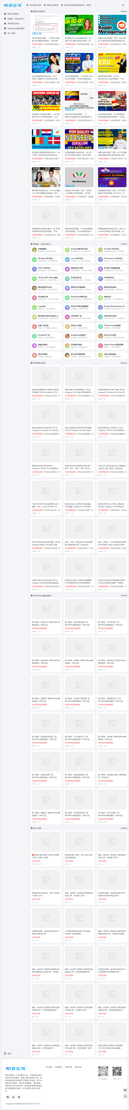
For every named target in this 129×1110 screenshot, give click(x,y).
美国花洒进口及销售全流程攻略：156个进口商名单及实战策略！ (111, 1046)
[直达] (60, 249)
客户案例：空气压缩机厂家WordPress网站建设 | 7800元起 (110, 814)
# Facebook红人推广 (50, 510)
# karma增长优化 (115, 44)
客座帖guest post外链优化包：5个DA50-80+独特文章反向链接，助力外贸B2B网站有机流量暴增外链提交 (79, 40)
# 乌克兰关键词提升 (83, 235)
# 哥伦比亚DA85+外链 (84, 120)
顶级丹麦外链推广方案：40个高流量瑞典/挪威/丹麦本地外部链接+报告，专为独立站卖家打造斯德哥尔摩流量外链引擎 (112, 156)
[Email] (19, 1097)
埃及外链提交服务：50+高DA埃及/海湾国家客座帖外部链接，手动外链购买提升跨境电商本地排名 (112, 117)
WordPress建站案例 (40, 628)
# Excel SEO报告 (82, 82)
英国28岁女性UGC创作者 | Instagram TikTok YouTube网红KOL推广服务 (46, 468)
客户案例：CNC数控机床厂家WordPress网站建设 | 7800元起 (77, 814)
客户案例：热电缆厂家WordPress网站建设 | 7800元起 (46, 699)
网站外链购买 (38, 44)
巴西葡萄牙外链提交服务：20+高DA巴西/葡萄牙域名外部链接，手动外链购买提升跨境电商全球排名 (46, 231)
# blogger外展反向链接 (51, 44)
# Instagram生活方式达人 (52, 586)
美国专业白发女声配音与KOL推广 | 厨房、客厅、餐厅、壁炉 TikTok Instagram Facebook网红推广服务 (78, 468)
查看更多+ (124, 11)
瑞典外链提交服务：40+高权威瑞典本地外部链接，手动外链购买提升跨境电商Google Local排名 (79, 231)
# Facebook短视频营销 (51, 434)
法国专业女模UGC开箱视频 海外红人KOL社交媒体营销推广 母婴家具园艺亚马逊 (111, 583)
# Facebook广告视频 (116, 586)
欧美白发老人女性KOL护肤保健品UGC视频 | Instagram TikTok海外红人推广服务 (79, 506)
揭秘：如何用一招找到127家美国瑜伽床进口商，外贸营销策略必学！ (112, 1008)
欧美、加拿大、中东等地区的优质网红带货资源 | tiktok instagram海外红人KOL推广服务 (112, 544)
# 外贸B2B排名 (48, 197)
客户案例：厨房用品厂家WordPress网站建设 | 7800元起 (112, 661)
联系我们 (58, 1067)
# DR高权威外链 (49, 120)
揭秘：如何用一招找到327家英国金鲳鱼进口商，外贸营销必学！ (46, 1046)
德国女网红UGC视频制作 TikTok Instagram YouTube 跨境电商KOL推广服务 (79, 392)
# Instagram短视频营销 (117, 434)
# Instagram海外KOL (50, 472)
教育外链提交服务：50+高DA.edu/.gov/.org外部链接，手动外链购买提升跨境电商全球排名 (111, 79)
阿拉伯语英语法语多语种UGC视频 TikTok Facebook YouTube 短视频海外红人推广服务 (78, 430)
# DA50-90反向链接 (83, 44)
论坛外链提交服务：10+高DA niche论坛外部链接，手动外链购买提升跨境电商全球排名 (79, 79)
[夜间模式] (125, 1096)
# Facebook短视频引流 (117, 396)
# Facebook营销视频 (83, 434)
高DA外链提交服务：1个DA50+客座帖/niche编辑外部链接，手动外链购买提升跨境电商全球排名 (46, 40)
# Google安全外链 (49, 235)
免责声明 (68, 1067)
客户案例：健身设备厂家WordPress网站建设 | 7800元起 (46, 661)
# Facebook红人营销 (116, 472)
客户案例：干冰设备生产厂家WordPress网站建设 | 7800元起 (77, 737)
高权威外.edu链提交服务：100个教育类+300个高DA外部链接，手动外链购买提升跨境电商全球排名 (46, 117)
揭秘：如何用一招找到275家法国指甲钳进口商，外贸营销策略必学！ (46, 1008)
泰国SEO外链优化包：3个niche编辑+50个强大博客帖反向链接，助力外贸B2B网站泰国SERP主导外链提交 (46, 193)
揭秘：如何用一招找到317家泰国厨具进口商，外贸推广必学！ (112, 856)
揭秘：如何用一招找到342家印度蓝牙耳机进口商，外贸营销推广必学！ (79, 1046)
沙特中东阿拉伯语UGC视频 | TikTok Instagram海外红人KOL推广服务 (46, 543)
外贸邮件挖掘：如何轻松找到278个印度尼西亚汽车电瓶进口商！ (112, 970)
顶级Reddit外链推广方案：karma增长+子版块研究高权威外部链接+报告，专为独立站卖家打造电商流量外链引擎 (112, 42)
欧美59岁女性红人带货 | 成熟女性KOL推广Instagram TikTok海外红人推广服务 (112, 506)
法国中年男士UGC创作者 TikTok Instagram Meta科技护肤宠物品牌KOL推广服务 (45, 583)
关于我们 (49, 1067)
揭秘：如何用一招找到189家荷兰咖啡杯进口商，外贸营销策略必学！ (79, 970)
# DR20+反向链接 (49, 82)
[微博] (13, 1097)
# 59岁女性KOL (115, 510)
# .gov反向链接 (115, 82)
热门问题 (37, 861)
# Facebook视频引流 (83, 396)
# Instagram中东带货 (50, 548)
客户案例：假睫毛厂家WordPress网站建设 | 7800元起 (46, 814)
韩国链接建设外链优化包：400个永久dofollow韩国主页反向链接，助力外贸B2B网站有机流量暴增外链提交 (112, 231)
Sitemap (78, 1067)
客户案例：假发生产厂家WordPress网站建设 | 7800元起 (46, 623)
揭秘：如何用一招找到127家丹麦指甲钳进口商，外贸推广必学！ (79, 1008)
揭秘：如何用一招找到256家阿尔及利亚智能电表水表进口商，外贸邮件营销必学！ (46, 972)
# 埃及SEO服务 (115, 120)
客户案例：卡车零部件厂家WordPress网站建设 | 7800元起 (110, 623)
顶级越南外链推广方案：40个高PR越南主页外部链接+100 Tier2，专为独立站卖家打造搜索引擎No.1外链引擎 (112, 194)
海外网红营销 (38, 396)
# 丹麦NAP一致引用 (116, 158)
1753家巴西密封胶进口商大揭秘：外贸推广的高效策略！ (78, 932)
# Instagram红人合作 (50, 396)
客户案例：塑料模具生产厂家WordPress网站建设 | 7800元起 (110, 699)
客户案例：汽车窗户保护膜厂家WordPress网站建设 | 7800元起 (77, 699)
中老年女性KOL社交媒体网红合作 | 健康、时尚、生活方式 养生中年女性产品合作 (45, 506)
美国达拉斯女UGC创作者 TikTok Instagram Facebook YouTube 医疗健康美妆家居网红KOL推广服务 (46, 430)
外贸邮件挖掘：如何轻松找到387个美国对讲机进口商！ (46, 932)
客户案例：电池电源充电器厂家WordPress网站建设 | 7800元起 (44, 737)
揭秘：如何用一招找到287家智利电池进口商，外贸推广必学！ (79, 894)
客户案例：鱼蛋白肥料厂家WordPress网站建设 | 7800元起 (44, 775)
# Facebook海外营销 (83, 472)
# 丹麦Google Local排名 (51, 158)
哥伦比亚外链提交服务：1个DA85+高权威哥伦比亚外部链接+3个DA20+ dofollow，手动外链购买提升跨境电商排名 (79, 118)
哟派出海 (21, 1104)
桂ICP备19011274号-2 (32, 1104)
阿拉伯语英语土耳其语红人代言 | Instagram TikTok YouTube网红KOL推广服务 (112, 430)
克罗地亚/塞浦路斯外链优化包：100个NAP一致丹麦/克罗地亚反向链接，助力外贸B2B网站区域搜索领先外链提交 (46, 156)
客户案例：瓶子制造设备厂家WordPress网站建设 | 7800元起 (77, 623)
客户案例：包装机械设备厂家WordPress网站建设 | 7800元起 (77, 775)
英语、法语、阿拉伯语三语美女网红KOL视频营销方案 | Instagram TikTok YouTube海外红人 (79, 544)
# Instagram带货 (82, 548)
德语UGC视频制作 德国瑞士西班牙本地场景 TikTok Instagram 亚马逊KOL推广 (45, 392)
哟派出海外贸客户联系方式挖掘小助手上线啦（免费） (45, 856)
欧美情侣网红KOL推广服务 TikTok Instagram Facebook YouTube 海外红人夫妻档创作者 (112, 392)
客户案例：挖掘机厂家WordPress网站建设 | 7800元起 (79, 661)
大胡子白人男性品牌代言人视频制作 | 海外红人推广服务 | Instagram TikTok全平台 (112, 468)
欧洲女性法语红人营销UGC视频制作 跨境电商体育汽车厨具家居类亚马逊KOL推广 (78, 583)
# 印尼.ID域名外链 (83, 158)
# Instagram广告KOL (83, 510)
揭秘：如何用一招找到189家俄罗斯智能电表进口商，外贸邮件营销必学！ (112, 934)
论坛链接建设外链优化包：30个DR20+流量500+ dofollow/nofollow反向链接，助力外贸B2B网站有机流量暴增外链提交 (46, 80)
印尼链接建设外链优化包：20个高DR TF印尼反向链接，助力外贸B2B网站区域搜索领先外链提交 (79, 155)
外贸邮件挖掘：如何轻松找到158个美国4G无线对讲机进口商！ (112, 894)
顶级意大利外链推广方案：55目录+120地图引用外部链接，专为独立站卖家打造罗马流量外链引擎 (78, 193)
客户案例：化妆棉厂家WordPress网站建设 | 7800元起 (112, 737)
